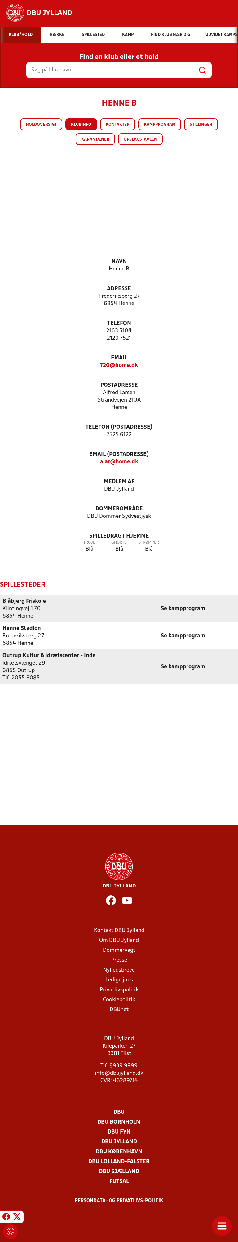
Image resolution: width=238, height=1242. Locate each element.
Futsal (119, 1181)
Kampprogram (159, 125)
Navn (119, 261)
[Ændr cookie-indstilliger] (10, 1231)
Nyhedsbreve (119, 970)
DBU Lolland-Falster (119, 1161)
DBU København (119, 1152)
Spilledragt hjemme (119, 536)
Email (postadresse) (119, 454)
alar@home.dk (119, 462)
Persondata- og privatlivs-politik (119, 1201)
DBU (119, 1112)
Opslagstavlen (140, 140)
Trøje (89, 543)
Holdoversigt (41, 125)
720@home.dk (119, 365)
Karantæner (95, 140)
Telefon (119, 323)
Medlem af (119, 481)
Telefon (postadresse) (119, 427)
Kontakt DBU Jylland (119, 930)
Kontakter (118, 125)
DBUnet (119, 1009)
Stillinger (201, 125)
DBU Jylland (119, 1142)
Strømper (149, 543)
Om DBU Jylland (119, 940)
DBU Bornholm (119, 1122)
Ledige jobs (119, 980)
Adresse (119, 288)
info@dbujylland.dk (119, 1073)
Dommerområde (119, 509)
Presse (119, 960)
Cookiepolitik (119, 999)
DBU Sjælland (119, 1171)
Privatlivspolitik (119, 990)
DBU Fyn (119, 1132)
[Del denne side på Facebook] (6, 1218)
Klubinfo (81, 125)
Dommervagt (119, 950)
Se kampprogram (183, 608)
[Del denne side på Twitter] (17, 1218)
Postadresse (119, 385)
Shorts (119, 543)
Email (119, 358)
